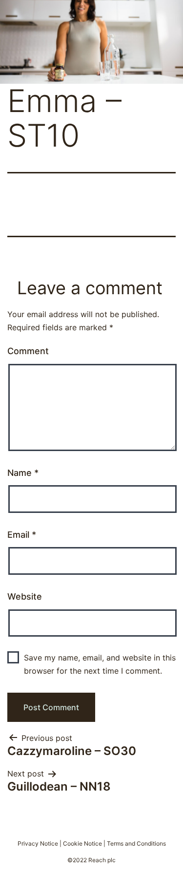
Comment (28, 351)
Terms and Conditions (136, 843)
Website (24, 596)
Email (21, 534)
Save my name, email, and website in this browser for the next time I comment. (100, 664)
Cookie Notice (82, 843)
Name (23, 473)
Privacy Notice (38, 843)
